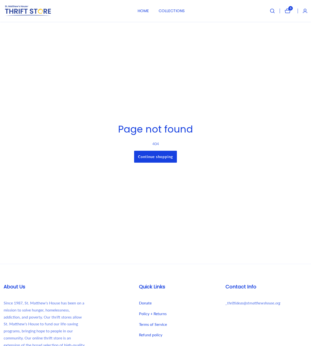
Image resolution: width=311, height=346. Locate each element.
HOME (143, 11)
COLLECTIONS (172, 11)
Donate (145, 303)
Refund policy (150, 334)
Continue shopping (155, 156)
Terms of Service (153, 324)
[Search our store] (275, 11)
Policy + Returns (153, 313)
